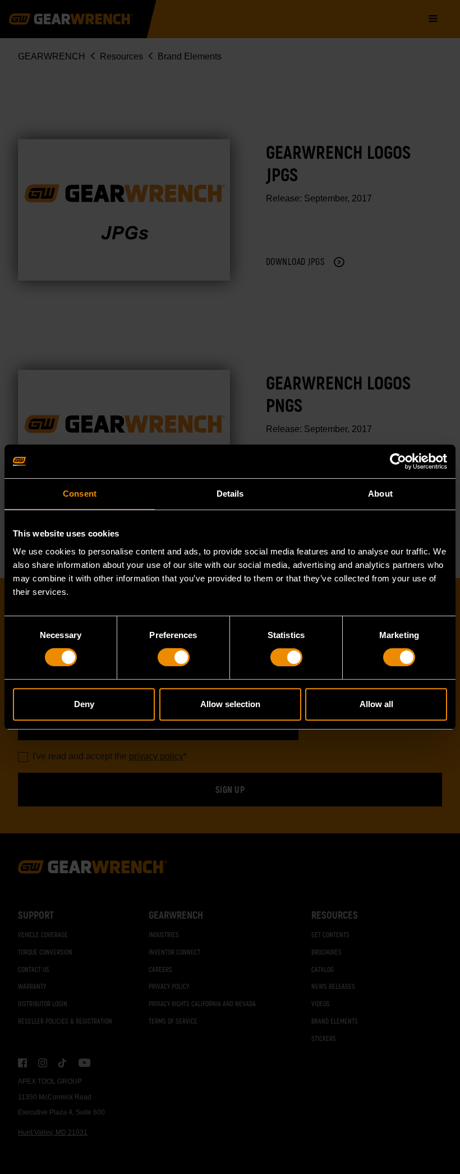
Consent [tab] (79, 493)
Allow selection (230, 704)
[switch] (174, 657)
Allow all (376, 704)
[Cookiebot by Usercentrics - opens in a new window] (398, 461)
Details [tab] (230, 493)
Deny (84, 704)
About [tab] (380, 493)
